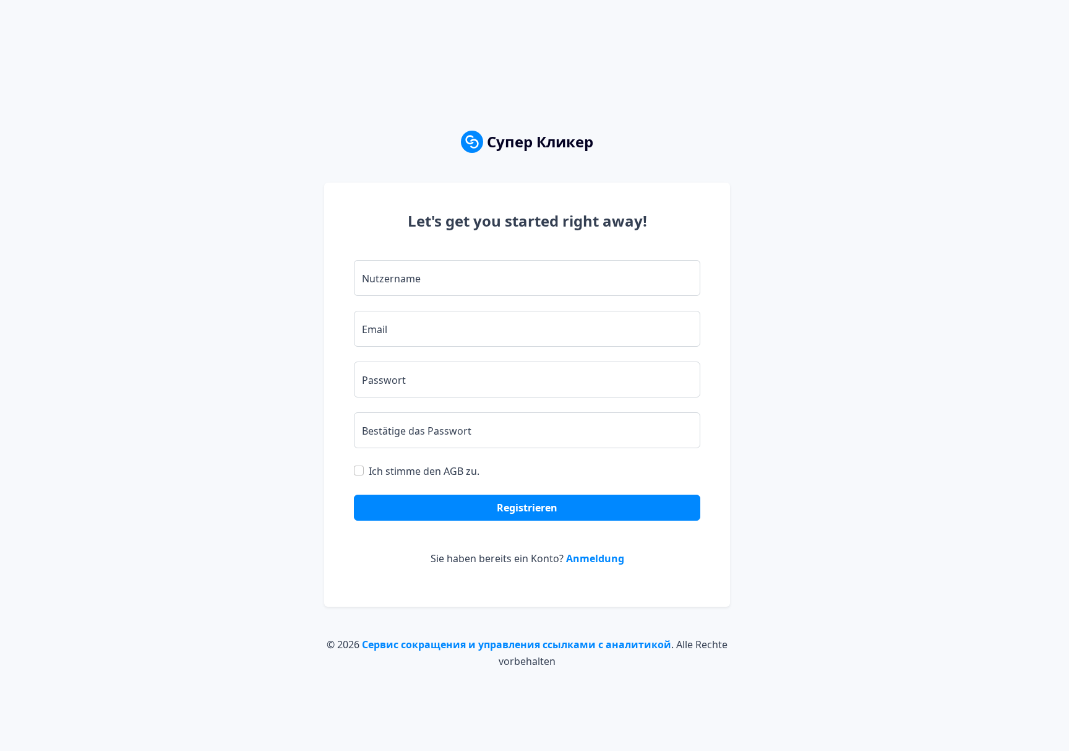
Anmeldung (595, 558)
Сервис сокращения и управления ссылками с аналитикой (516, 644)
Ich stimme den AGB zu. (424, 471)
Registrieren (527, 507)
